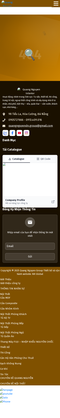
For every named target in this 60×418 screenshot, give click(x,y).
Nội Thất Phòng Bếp (12, 323)
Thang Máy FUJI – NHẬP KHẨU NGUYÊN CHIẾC (26, 341)
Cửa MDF (5, 297)
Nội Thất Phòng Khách (13, 314)
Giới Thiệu (5, 279)
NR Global (37, 274)
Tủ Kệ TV (5, 317)
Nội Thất (5, 294)
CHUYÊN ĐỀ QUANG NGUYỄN (16, 378)
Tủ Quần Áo (7, 336)
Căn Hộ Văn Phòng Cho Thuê (17, 357)
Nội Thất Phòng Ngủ (12, 332)
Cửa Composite (8, 303)
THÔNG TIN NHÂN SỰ (12, 288)
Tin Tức (4, 374)
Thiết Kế (5, 347)
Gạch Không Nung (10, 363)
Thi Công (5, 352)
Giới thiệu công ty (10, 283)
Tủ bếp (4, 327)
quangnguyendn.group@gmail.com (30, 125)
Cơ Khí (4, 368)
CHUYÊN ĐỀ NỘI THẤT (12, 383)
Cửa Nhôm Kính (9, 308)
